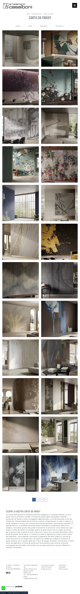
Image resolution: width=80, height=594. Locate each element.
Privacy (3, 593)
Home (28, 14)
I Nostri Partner (46, 567)
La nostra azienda (47, 565)
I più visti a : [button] (59, 26)
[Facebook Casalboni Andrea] (7, 572)
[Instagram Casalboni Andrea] (9, 572)
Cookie (10, 593)
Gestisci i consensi (21, 593)
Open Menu (74, 5)
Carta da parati (48, 14)
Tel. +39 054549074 (31, 574)
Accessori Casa (36, 14)
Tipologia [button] (43, 26)
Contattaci (62, 565)
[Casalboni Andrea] (17, 6)
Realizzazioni (63, 569)
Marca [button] (18, 26)
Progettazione (46, 569)
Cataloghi (62, 567)
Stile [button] (30, 26)
